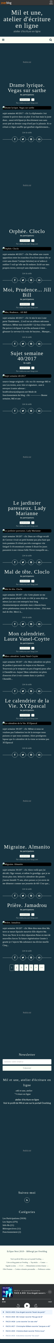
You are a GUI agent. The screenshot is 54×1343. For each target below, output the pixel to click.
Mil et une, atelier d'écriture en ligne (27, 19)
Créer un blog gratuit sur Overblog (17, 1262)
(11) (12, 1228)
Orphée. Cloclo (27, 231)
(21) (8, 1225)
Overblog (42, 1251)
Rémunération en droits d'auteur (36, 1266)
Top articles (34, 1262)
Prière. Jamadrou (27, 905)
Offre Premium (7, 1269)
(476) (10, 1222)
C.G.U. (21, 1266)
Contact (42, 1262)
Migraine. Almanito (27, 847)
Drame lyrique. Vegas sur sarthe (27, 87)
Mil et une (24, 1103)
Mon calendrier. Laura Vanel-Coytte (27, 636)
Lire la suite (27, 133)
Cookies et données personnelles (25, 1269)
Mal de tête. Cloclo (27, 572)
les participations (27, 95)
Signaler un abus (11, 1266)
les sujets (27, 363)
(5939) (14, 1218)
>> (41, 967)
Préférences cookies (44, 1269)
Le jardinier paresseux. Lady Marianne (27, 508)
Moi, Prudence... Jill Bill (27, 292)
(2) (12, 1232)
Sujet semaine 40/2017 (27, 355)
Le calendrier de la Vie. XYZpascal (27, 703)
